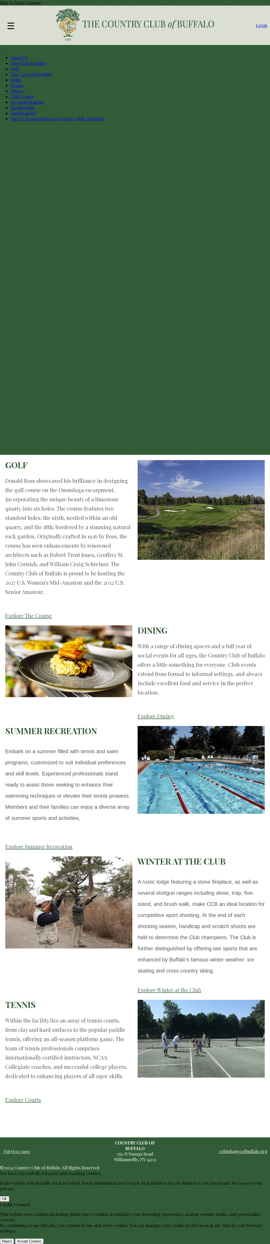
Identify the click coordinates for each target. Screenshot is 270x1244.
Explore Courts (23, 1099)
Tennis (17, 85)
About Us (19, 57)
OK (4, 1199)
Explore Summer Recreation (39, 846)
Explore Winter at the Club (169, 989)
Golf (15, 68)
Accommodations (27, 102)
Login (261, 25)
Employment (23, 113)
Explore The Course (28, 615)
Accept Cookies (29, 1241)
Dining (17, 91)
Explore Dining (156, 716)
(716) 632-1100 (16, 1151)
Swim (16, 80)
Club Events (22, 96)
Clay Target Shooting (31, 74)
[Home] (135, 39)
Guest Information (28, 63)
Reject (7, 1241)
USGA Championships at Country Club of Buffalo (57, 118)
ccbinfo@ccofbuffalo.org (242, 1151)
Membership (23, 107)
